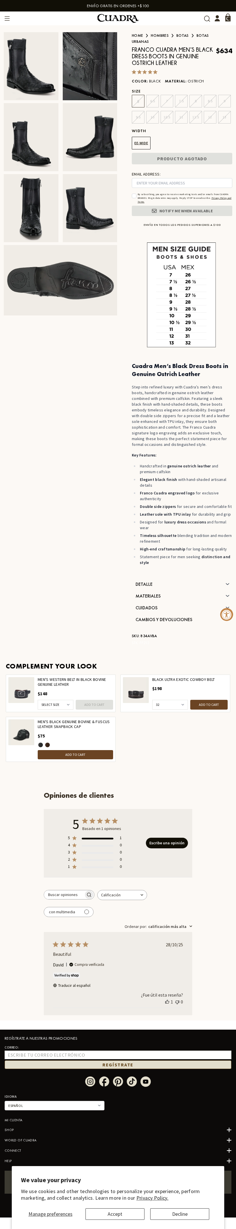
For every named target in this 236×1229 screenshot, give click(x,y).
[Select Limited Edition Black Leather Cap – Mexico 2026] (40, 745)
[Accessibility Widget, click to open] (226, 614)
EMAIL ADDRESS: (146, 174)
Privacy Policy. (152, 1198)
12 (210, 117)
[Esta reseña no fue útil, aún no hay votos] (177, 1002)
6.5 (152, 101)
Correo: (12, 1047)
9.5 (138, 117)
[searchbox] (64, 894)
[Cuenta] (217, 18)
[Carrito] (227, 18)
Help (8, 1161)
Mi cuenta (13, 1120)
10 (152, 117)
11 (181, 117)
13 (224, 117)
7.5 (181, 101)
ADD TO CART (94, 704)
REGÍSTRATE (118, 1065)
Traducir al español (74, 985)
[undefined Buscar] (207, 19)
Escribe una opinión (166, 842)
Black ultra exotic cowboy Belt (183, 679)
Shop (9, 1130)
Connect (13, 1150)
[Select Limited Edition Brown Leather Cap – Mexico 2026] (47, 745)
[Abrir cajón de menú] (7, 18)
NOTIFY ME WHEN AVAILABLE (186, 210)
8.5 (210, 101)
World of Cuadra (20, 1140)
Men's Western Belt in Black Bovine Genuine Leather (72, 682)
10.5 (166, 117)
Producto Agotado (182, 158)
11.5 (195, 117)
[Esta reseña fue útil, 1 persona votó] (167, 1002)
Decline (180, 1214)
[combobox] (122, 895)
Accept (115, 1214)
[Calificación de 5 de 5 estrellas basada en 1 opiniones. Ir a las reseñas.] (146, 72)
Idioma (11, 1096)
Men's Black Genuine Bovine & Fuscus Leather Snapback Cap (74, 724)
